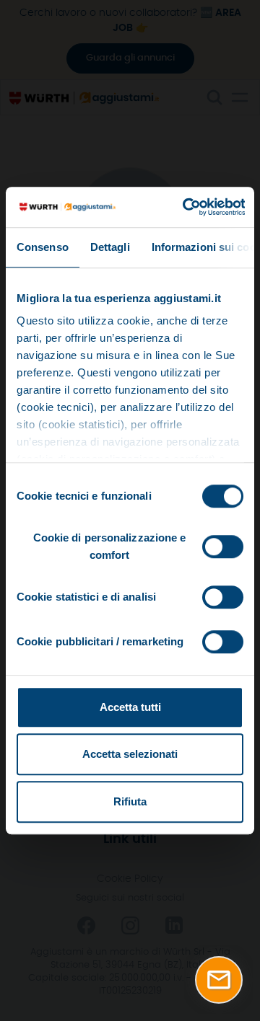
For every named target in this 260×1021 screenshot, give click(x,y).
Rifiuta (130, 801)
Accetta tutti (130, 707)
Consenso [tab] (43, 247)
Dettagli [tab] (110, 247)
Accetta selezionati (130, 754)
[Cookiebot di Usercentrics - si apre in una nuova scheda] (185, 207)
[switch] (222, 546)
